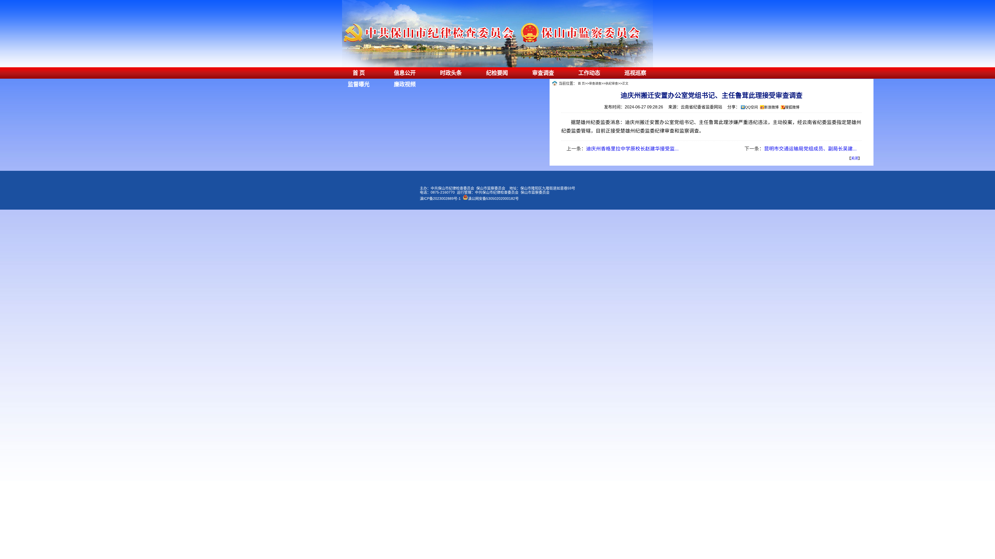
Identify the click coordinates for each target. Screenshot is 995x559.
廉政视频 (405, 84)
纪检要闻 (497, 73)
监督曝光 (358, 84)
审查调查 (543, 73)
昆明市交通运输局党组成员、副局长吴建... (810, 148)
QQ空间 (751, 107)
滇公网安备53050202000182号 (493, 198)
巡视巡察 (635, 73)
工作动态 (589, 73)
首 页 (359, 73)
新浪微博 (771, 107)
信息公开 (405, 73)
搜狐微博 (792, 107)
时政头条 (451, 73)
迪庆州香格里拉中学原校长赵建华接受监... (632, 148)
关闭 (854, 158)
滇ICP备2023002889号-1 (440, 198)
